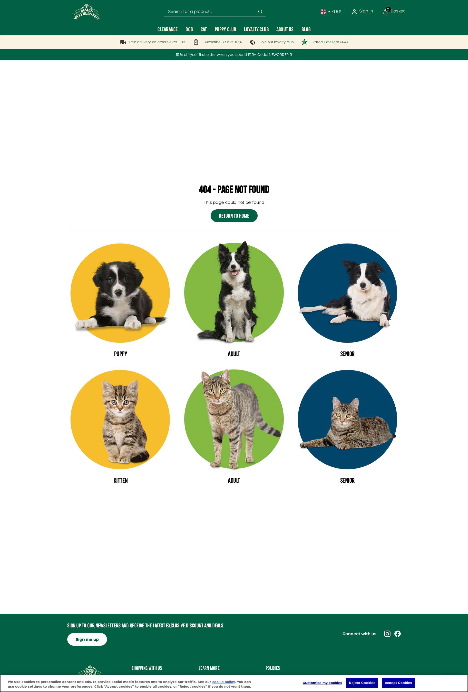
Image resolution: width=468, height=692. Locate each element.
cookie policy (223, 682)
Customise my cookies (322, 683)
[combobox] (215, 12)
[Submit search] (260, 11)
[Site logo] (86, 11)
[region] (234, 683)
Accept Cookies (398, 683)
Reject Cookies (362, 683)
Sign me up (87, 639)
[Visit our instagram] (387, 634)
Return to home (234, 216)
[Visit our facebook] (397, 634)
